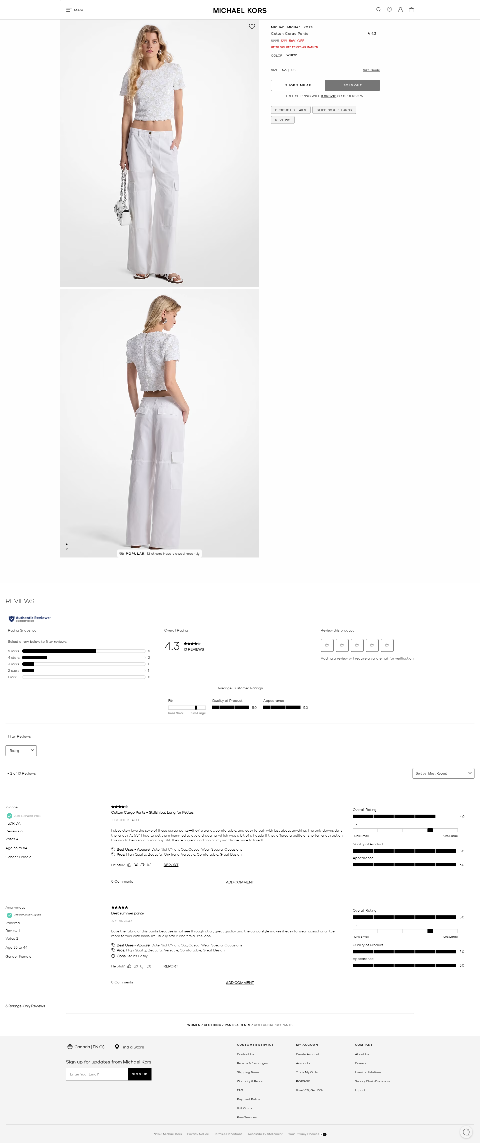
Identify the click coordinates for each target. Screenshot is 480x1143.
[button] (466, 1132)
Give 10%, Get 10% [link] (309, 1090)
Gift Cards (244, 1108)
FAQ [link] (240, 1090)
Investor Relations (368, 1072)
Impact (360, 1090)
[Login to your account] (400, 9)
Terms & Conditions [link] (228, 1134)
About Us (362, 1054)
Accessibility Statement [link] (265, 1134)
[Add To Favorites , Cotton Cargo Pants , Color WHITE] (252, 27)
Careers (360, 1063)
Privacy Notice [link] (198, 1134)
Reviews (282, 120)
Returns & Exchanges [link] (252, 1063)
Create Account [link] (307, 1054)
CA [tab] (284, 69)
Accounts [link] (303, 1063)
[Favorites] (389, 9)
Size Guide (371, 69)
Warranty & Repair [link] (250, 1081)
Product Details (290, 110)
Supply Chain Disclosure (372, 1081)
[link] (303, 1081)
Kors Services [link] (246, 1117)
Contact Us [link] (245, 1054)
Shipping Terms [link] (248, 1072)
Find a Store (132, 1046)
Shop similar (298, 85)
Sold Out (353, 85)
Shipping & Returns (334, 110)
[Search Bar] (378, 9)
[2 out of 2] (67, 548)
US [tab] (293, 69)
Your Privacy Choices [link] (304, 1134)
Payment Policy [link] (248, 1099)
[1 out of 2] (67, 544)
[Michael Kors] (240, 10)
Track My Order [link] (307, 1072)
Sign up (140, 1074)
